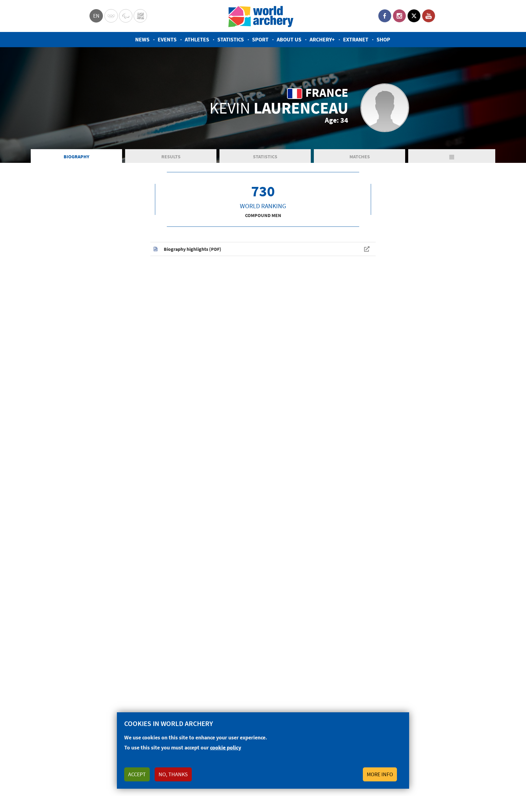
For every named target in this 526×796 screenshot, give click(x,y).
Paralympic (125, 16)
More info (380, 774)
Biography (76, 156)
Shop (383, 39)
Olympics (111, 16)
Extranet (355, 39)
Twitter (414, 16)
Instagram (399, 16)
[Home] (261, 16)
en (96, 15)
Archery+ (322, 39)
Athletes (197, 39)
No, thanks (173, 774)
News (142, 39)
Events (167, 39)
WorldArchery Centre (140, 16)
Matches (359, 156)
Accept (137, 774)
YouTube (428, 16)
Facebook (384, 16)
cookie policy (225, 747)
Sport (260, 39)
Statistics (230, 39)
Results (171, 156)
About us (289, 39)
